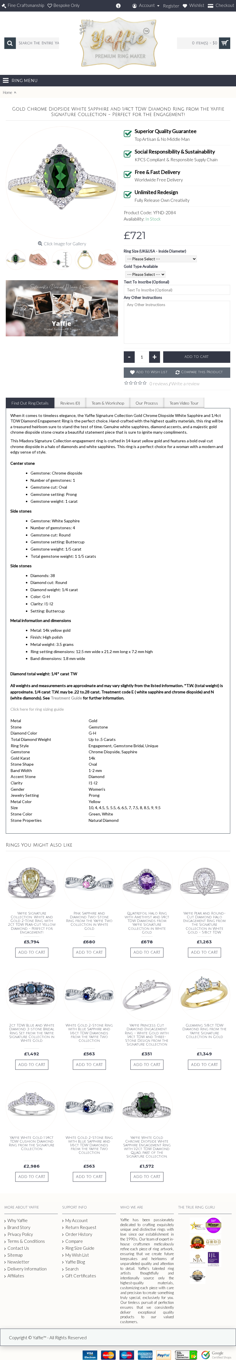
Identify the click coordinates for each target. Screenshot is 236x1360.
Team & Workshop (108, 403)
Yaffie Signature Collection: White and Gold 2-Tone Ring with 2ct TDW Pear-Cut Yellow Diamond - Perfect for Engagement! (32, 923)
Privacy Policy (20, 1234)
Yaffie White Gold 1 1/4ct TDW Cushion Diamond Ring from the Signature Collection (31, 1143)
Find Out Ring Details (30, 403)
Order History (78, 1234)
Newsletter (18, 1261)
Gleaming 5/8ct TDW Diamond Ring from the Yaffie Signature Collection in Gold (204, 1031)
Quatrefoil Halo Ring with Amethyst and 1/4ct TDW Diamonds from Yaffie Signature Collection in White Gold (147, 923)
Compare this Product (202, 372)
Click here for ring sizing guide (37, 709)
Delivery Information (27, 1268)
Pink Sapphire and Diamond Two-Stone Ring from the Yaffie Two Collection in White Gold (89, 921)
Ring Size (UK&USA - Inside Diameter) (155, 251)
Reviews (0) (70, 403)
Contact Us (18, 1248)
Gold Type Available (141, 266)
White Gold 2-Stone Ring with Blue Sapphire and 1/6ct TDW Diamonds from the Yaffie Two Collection (89, 1033)
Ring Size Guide (79, 1248)
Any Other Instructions (143, 297)
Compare (74, 1241)
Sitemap (14, 1254)
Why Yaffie (17, 1220)
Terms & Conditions (26, 1241)
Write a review (185, 383)
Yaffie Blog (75, 1261)
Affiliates (15, 1275)
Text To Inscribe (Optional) (146, 282)
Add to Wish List (152, 372)
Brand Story (18, 1227)
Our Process (147, 403)
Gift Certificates (80, 1275)
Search (72, 1268)
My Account (76, 1220)
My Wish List (77, 1254)
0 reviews (159, 383)
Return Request (80, 1227)
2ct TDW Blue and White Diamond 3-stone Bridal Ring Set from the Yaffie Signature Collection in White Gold (31, 1033)
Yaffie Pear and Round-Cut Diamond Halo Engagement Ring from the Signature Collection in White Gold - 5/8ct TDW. (204, 923)
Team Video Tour (184, 403)
